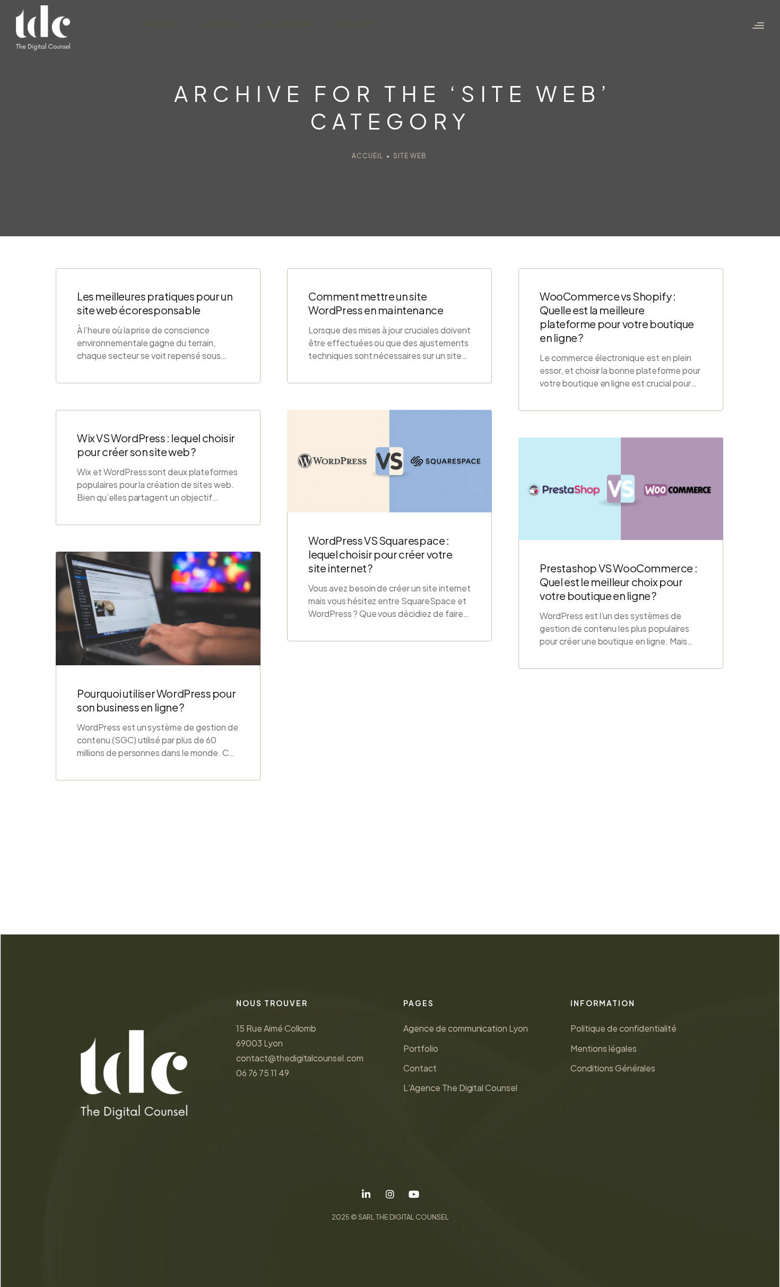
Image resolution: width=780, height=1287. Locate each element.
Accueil (161, 24)
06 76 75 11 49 (262, 1072)
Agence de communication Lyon (465, 1028)
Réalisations (288, 24)
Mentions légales (603, 1048)
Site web (410, 156)
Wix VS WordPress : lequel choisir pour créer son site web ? (156, 444)
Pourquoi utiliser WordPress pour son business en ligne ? (156, 700)
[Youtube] (413, 1194)
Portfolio (420, 1048)
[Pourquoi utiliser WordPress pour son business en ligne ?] (158, 608)
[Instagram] (390, 1194)
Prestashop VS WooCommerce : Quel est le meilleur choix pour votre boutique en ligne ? (618, 581)
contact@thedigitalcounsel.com (299, 1057)
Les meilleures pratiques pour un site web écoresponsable (154, 302)
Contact (356, 24)
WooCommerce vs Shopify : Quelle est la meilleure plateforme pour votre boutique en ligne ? (617, 316)
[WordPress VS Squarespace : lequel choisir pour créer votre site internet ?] (389, 461)
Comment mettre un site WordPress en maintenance (375, 302)
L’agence (219, 24)
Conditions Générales (612, 1068)
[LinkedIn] (366, 1194)
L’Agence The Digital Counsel (460, 1087)
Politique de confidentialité (623, 1028)
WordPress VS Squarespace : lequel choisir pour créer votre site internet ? (380, 554)
